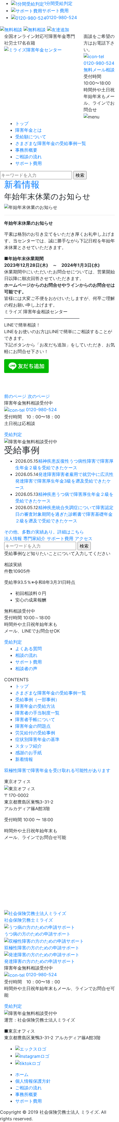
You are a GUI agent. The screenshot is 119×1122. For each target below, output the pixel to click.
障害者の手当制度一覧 (37, 713)
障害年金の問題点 (33, 726)
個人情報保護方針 (33, 1081)
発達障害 (47, 474)
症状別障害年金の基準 (37, 739)
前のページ (15, 396)
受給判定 (13, 434)
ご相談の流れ (28, 156)
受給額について (30, 136)
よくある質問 (28, 648)
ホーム (22, 1074)
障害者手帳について (35, 719)
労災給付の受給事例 (35, 732)
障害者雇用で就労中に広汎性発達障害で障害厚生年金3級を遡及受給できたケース (64, 480)
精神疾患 (47, 461)
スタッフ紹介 (28, 746)
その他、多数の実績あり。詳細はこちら (44, 532)
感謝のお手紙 (28, 752)
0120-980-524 (61, 17)
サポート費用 (55, 10)
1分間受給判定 (58, 3)
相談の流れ (26, 655)
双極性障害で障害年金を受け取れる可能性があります (57, 770)
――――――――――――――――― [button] (41, 318)
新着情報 (22, 184)
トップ (22, 123)
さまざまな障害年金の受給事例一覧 (50, 143)
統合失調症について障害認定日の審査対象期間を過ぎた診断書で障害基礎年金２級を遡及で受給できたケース (64, 514)
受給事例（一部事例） (37, 699)
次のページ (39, 396)
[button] (59, 325)
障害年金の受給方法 (35, 706)
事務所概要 (26, 150)
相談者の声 (26, 668)
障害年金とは (28, 130)
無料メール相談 (99, 69)
